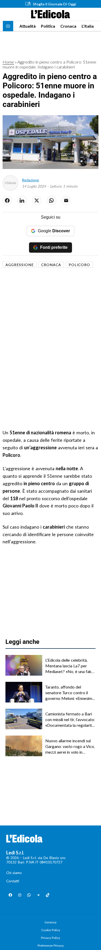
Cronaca (68, 26)
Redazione (30, 180)
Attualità (27, 26)
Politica (48, 26)
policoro (79, 264)
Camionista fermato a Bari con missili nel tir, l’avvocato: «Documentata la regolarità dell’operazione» (70, 719)
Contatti (12, 881)
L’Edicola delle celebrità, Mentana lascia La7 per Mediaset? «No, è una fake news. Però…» (69, 666)
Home (8, 61)
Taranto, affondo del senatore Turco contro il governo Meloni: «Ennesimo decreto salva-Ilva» (70, 692)
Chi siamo (14, 872)
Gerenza (50, 922)
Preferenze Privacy (51, 945)
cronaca (51, 264)
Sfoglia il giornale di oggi (54, 4)
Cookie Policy (50, 930)
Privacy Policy (50, 938)
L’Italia (88, 26)
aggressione (19, 264)
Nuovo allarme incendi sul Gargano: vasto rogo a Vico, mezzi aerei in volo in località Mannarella (70, 746)
